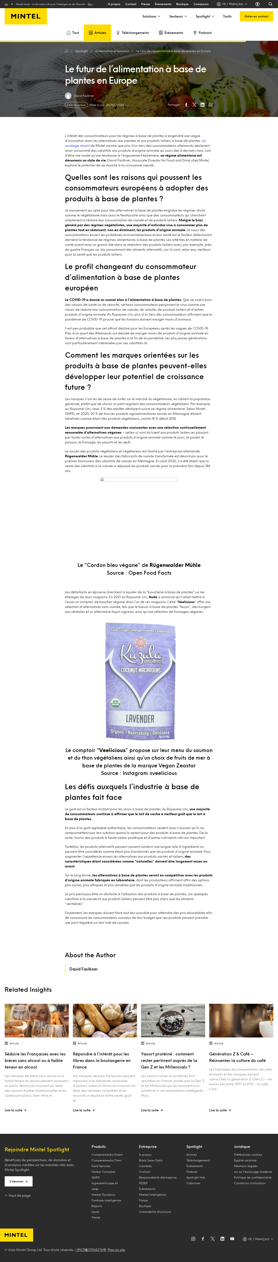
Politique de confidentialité (252, 1177)
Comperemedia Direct (107, 1154)
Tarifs (227, 16)
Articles (100, 32)
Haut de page (20, 1195)
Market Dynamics (103, 1194)
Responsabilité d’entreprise (158, 1177)
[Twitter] (212, 1239)
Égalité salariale (245, 1160)
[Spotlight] (212, 16)
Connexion (201, 4)
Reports (97, 1206)
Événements (194, 1166)
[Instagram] (193, 1239)
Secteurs (176, 16)
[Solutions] (158, 16)
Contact (130, 4)
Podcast (205, 32)
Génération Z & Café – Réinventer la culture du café (237, 1057)
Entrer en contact (256, 16)
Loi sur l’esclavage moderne (253, 1172)
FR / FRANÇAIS (232, 4)
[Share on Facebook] (186, 104)
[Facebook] (202, 1239)
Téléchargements (135, 32)
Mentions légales (246, 1166)
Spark (95, 1212)
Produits (99, 1146)
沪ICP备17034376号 (91, 1249)
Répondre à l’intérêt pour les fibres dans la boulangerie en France (102, 1060)
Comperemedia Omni (107, 1160)
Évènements (163, 4)
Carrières (145, 1166)
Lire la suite (13, 1110)
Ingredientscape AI (105, 1183)
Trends (96, 1217)
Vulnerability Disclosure (155, 1212)
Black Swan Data (150, 1160)
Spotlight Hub (195, 1177)
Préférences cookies (248, 1154)
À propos (114, 4)
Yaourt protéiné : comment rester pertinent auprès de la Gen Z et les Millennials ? (169, 1060)
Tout (75, 32)
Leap (95, 1189)
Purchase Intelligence (106, 1200)
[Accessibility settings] (257, 4)
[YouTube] (232, 1239)
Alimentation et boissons (112, 51)
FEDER (143, 1183)
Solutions (149, 16)
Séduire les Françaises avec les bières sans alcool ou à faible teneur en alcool (35, 1060)
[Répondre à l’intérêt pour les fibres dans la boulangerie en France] (105, 1020)
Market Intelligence (152, 1194)
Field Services (101, 1166)
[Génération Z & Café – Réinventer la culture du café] (241, 1020)
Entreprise (148, 1146)
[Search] (270, 4)
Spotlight (203, 16)
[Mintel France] (26, 16)
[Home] (66, 51)
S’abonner (17, 1181)
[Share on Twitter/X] (194, 104)
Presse (145, 4)
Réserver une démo (81, 4)
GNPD (96, 1177)
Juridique (242, 1146)
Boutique (182, 4)
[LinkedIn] (222, 1239)
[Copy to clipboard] (210, 104)
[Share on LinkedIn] (202, 104)
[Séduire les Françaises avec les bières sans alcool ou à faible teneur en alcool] (37, 1020)
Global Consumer (103, 1172)
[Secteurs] (185, 16)
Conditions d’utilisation (249, 1183)
